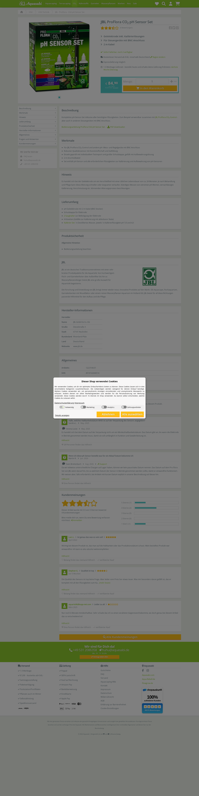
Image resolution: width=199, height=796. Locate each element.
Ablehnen (108, 414)
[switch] (62, 407)
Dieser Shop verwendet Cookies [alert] (100, 381)
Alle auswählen (132, 414)
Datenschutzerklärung (64, 403)
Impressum (79, 403)
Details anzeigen (62, 415)
